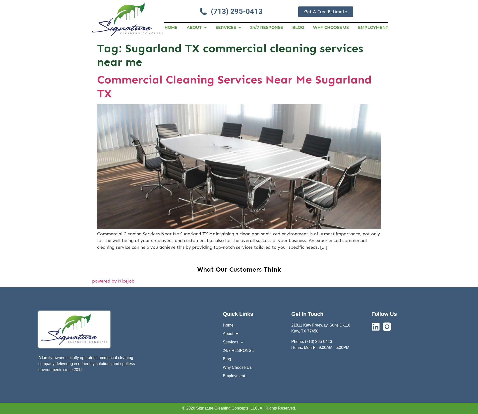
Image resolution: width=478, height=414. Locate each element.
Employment (373, 27)
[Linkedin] (375, 326)
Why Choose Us (331, 27)
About (194, 27)
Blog (298, 27)
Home (171, 27)
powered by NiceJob (113, 281)
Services (226, 27)
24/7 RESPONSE (266, 27)
